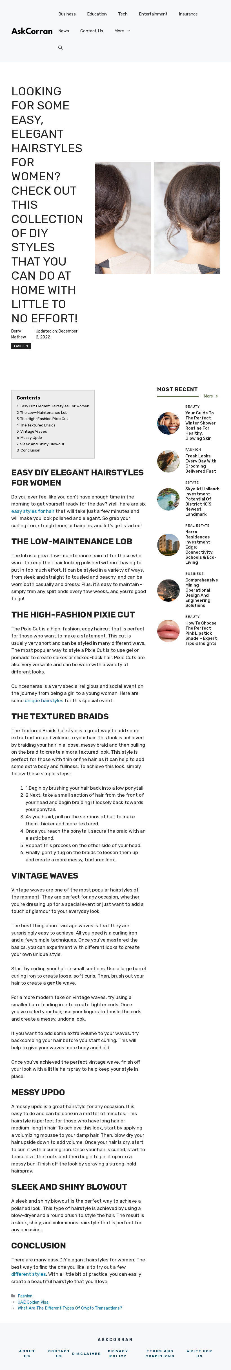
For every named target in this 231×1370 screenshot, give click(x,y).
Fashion (21, 346)
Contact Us (91, 30)
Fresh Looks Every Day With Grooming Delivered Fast (200, 463)
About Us (27, 1353)
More (119, 30)
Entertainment (153, 14)
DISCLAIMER (86, 1354)
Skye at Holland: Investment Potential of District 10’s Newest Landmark (202, 501)
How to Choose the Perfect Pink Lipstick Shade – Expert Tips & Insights (201, 633)
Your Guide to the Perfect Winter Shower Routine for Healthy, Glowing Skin (200, 425)
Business (67, 14)
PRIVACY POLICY (118, 1353)
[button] (60, 47)
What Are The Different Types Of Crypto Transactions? (70, 1308)
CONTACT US (59, 1353)
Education (97, 14)
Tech (123, 14)
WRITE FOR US (199, 1353)
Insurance (188, 14)
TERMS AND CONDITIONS (160, 1353)
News (63, 30)
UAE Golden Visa (33, 1302)
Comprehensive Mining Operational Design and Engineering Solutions (201, 593)
